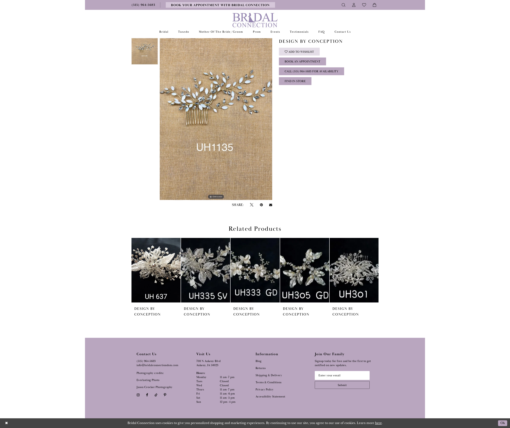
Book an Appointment (302, 61)
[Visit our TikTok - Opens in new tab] (155, 395)
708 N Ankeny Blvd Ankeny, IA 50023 (208, 363)
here (378, 423)
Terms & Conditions (269, 382)
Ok (502, 423)
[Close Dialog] (6, 423)
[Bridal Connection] (255, 20)
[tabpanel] (144, 52)
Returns (261, 368)
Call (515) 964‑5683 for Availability (312, 71)
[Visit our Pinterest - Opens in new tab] (165, 395)
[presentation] (156, 270)
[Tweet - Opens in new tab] (252, 205)
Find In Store (295, 81)
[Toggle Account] (354, 5)
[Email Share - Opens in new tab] (270, 205)
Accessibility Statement (270, 397)
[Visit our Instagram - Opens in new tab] (138, 395)
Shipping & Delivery (269, 375)
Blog (259, 361)
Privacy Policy (265, 389)
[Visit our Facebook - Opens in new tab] (147, 395)
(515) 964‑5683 (146, 361)
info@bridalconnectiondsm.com (157, 365)
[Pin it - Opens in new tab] (261, 205)
